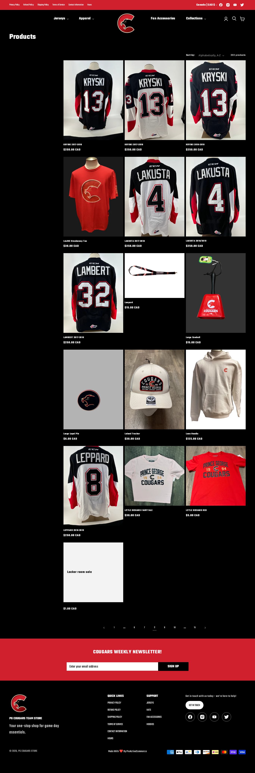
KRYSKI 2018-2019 (195, 144)
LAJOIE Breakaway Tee (75, 241)
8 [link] (154, 627)
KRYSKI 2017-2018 (72, 144)
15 (195, 627)
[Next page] (205, 628)
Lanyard (129, 302)
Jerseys (150, 703)
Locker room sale (79, 572)
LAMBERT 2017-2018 (73, 337)
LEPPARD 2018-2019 (73, 530)
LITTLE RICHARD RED (196, 510)
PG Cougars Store (27, 751)
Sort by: (190, 55)
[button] (61, 19)
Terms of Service (58, 5)
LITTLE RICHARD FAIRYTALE (139, 510)
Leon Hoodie (192, 434)
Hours (89, 5)
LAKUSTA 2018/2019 (196, 241)
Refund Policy (28, 5)
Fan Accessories (154, 717)
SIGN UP (173, 666)
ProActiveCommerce (137, 751)
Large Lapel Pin (71, 434)
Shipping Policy (43, 5)
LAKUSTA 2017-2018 (135, 241)
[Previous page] (104, 628)
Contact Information (76, 5)
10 (174, 627)
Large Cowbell (193, 337)
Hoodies (150, 724)
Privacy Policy (14, 5)
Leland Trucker (132, 434)
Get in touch (194, 705)
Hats (149, 710)
